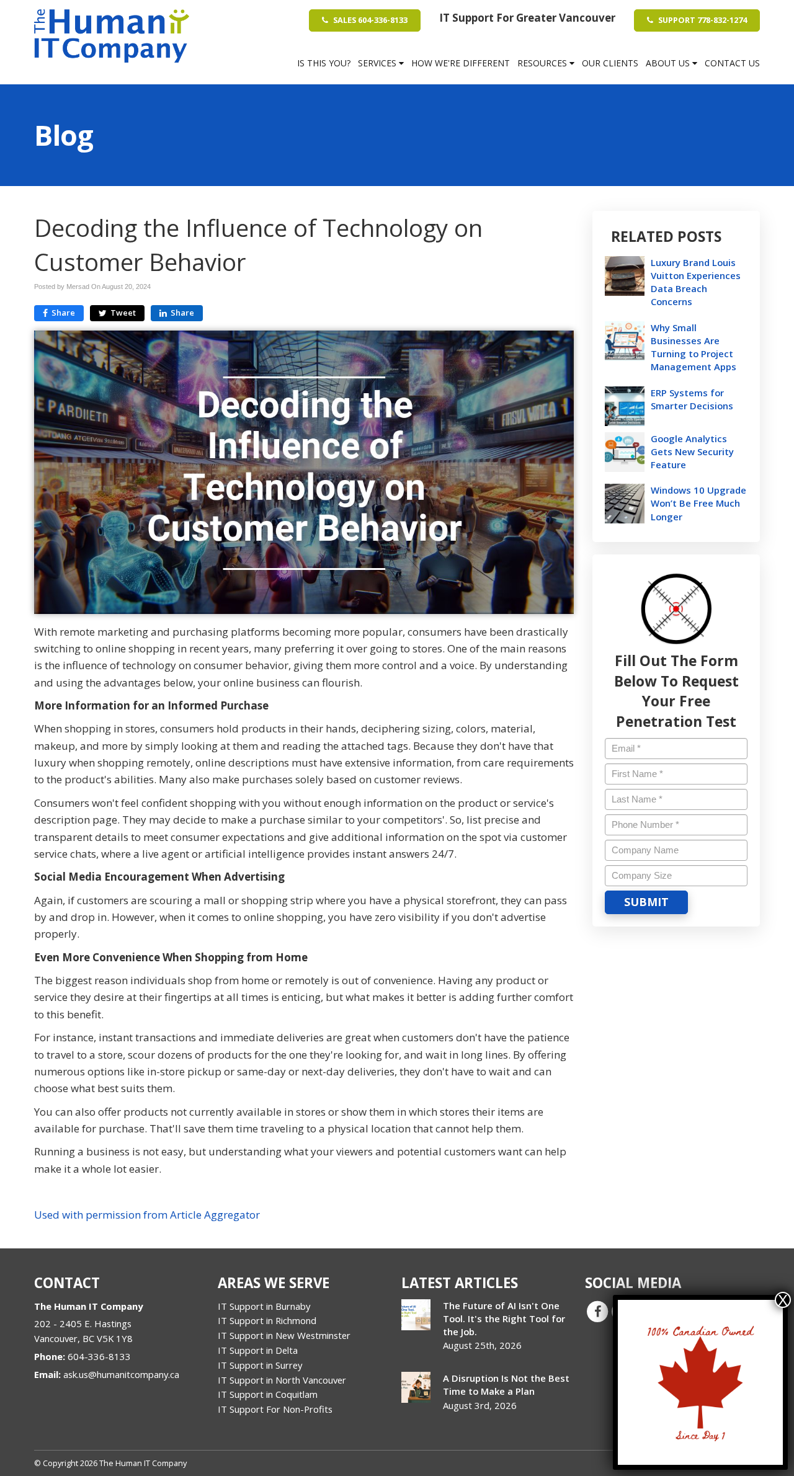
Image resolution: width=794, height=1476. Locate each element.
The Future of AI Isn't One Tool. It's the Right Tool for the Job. (504, 1318)
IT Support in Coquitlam (268, 1394)
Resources (543, 63)
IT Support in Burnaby (264, 1306)
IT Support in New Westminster (284, 1335)
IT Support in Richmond (267, 1320)
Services (378, 63)
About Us (669, 63)
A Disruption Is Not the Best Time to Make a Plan (506, 1384)
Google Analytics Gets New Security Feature (692, 451)
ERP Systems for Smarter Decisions (692, 399)
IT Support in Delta (258, 1350)
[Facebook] (597, 1310)
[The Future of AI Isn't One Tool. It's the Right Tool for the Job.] (415, 1314)
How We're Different (460, 63)
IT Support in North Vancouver (282, 1380)
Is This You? (323, 63)
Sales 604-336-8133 (369, 19)
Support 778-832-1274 (701, 19)
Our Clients (610, 63)
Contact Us (732, 63)
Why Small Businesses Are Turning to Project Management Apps (693, 347)
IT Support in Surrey (260, 1365)
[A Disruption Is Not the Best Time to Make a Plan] (415, 1387)
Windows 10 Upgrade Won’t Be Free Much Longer (698, 503)
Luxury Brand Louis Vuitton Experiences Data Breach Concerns (696, 282)
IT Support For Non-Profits (275, 1409)
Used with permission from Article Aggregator (147, 1214)
